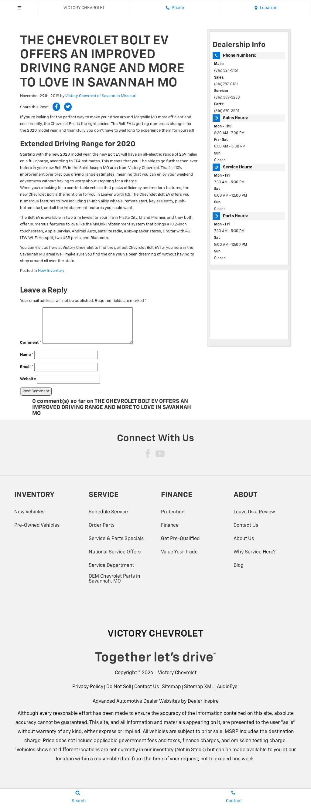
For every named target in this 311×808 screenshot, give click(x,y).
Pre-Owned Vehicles (37, 525)
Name (26, 355)
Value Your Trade (179, 552)
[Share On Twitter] (68, 107)
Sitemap (171, 687)
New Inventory (51, 271)
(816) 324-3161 (226, 71)
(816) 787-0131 (226, 84)
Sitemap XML (199, 687)
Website (28, 379)
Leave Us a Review (254, 512)
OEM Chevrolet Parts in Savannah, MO (114, 579)
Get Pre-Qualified (180, 538)
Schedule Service (108, 512)
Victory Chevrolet (177, 673)
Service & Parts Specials (116, 538)
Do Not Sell (118, 687)
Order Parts (101, 525)
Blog (239, 565)
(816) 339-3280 (227, 98)
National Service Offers (115, 552)
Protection (172, 512)
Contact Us (246, 525)
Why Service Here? (254, 552)
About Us (244, 538)
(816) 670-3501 (226, 111)
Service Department (111, 565)
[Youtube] (160, 453)
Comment (31, 343)
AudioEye (227, 687)
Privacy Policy (87, 687)
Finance (170, 525)
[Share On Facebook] (56, 107)
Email (26, 367)
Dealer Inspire (203, 701)
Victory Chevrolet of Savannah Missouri (100, 96)
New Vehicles (29, 512)
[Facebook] (147, 453)
